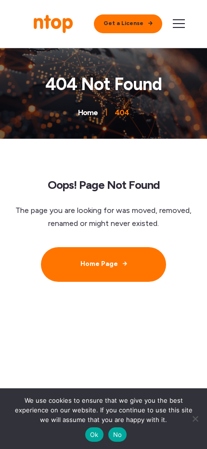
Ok (94, 434)
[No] (195, 418)
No (117, 434)
